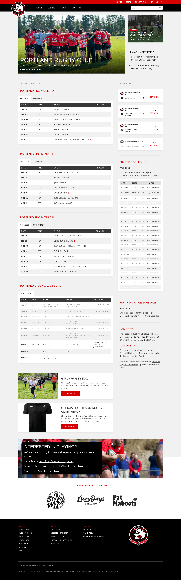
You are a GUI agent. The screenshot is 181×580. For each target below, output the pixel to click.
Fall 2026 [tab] (24, 98)
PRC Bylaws (23, 537)
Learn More (71, 393)
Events (51, 8)
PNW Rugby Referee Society (95, 537)
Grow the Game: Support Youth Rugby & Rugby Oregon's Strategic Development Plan (143, 36)
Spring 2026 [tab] (26, 293)
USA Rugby (87, 529)
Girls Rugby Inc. (57, 537)
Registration (141, 2)
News (63, 8)
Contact (76, 8)
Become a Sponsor (59, 533)
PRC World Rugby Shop (61, 540)
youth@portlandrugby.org (46, 471)
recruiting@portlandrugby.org (56, 461)
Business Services (59, 544)
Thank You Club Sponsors (90, 485)
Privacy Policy (25, 551)
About (39, 8)
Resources (23, 540)
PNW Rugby (88, 533)
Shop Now (70, 426)
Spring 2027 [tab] (38, 98)
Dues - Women (25, 533)
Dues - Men (23, 529)
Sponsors (55, 529)
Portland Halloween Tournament (135, 353)
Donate (119, 2)
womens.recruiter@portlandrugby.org (63, 466)
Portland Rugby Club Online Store (79, 419)
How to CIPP (24, 544)
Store (128, 2)
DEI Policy (23, 547)
